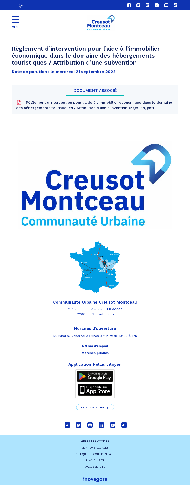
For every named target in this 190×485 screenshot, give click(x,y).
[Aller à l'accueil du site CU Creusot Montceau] (100, 23)
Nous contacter (92, 407)
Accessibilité (95, 466)
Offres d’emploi (95, 346)
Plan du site (95, 460)
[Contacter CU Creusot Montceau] (21, 5)
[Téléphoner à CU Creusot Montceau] (14, 5)
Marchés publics (95, 353)
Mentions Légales (95, 447)
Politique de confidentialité (95, 454)
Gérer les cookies (95, 441)
